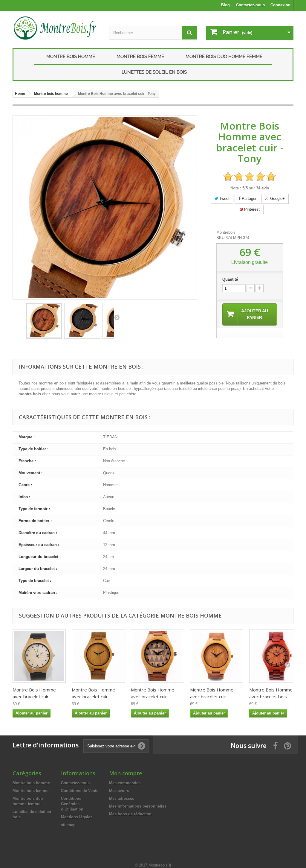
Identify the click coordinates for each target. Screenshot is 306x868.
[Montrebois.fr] (56, 28)
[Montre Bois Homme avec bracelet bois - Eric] (275, 656)
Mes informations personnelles (137, 806)
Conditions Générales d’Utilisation (72, 803)
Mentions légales (76, 817)
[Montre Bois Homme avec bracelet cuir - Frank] (157, 656)
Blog (225, 5)
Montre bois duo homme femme (224, 56)
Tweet (224, 198)
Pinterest (251, 209)
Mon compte (125, 773)
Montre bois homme (70, 56)
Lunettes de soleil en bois (154, 72)
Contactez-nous (250, 5)
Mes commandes (124, 783)
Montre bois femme (140, 56)
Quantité (230, 279)
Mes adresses (121, 798)
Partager (248, 198)
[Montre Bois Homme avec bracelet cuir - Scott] (216, 656)
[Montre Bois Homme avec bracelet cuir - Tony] (44, 320)
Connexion (280, 5)
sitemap (68, 825)
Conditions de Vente (79, 790)
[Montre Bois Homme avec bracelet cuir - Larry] (39, 656)
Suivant (117, 317)
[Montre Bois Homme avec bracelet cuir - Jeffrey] (98, 656)
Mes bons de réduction (130, 814)
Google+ (277, 198)
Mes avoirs (119, 790)
